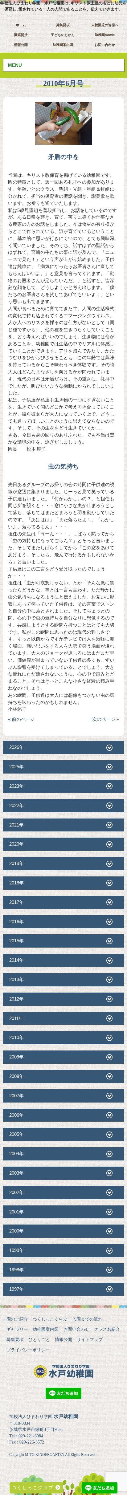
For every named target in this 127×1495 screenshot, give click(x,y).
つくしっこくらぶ (50, 1319)
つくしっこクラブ (33, 1487)
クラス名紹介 (107, 1329)
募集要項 (63, 25)
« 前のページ (21, 719)
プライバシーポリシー (28, 1349)
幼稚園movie (105, 35)
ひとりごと (39, 1339)
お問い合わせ (105, 45)
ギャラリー (17, 1329)
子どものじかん (63, 35)
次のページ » (105, 719)
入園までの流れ (87, 1319)
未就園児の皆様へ (104, 25)
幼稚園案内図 (63, 45)
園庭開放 (21, 35)
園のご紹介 (17, 1319)
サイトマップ (90, 1339)
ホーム (21, 25)
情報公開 (21, 45)
